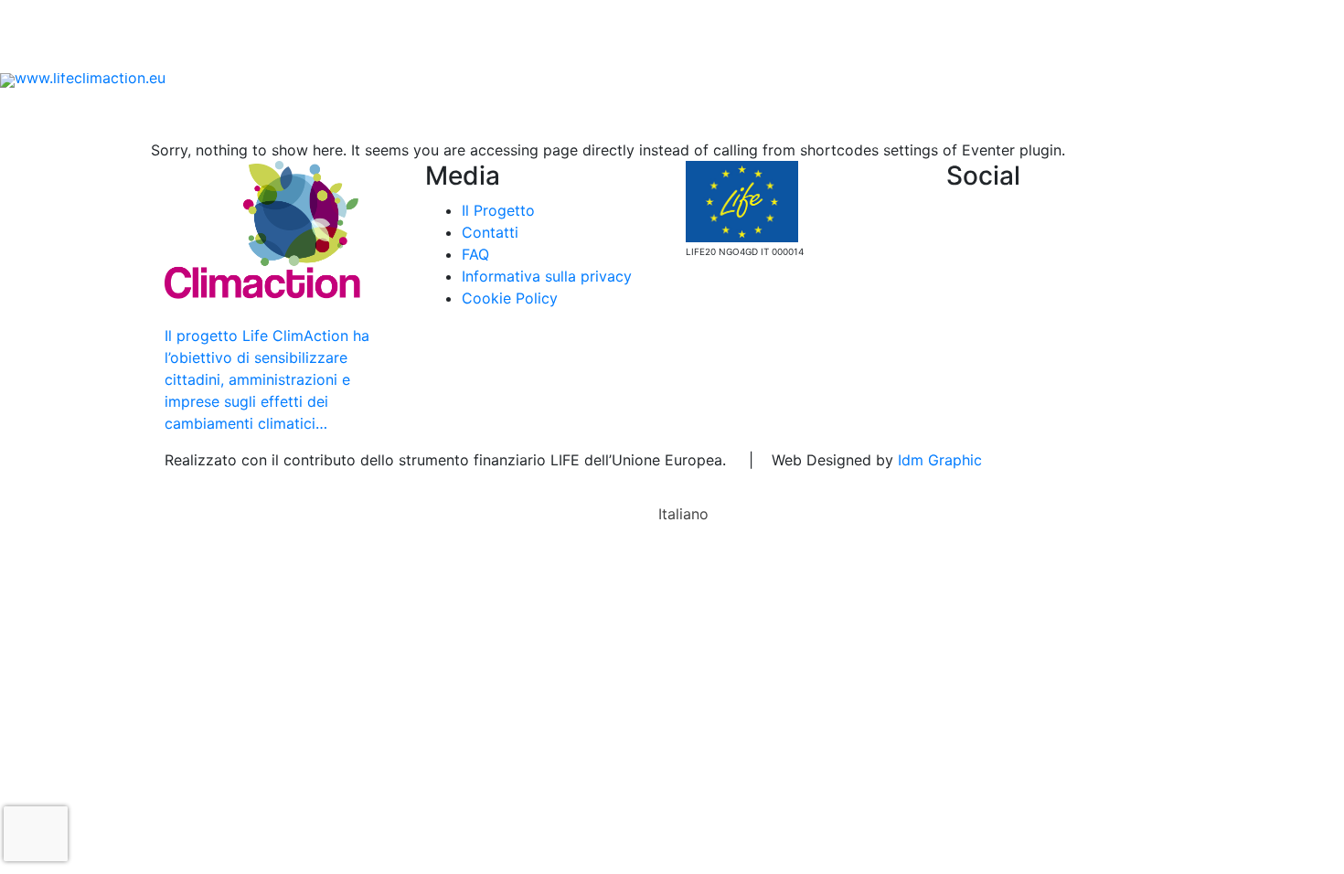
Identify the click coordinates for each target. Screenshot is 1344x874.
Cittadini (420, 113)
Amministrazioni (712, 113)
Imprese (600, 113)
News (34, 55)
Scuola (338, 113)
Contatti (361, 55)
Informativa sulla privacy (547, 276)
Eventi (103, 55)
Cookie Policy (510, 298)
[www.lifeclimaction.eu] (82, 78)
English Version (1159, 113)
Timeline (967, 113)
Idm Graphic (940, 460)
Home (152, 113)
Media (1046, 113)
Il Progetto (238, 113)
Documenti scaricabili (229, 55)
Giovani (517, 113)
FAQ (432, 55)
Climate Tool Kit (853, 113)
